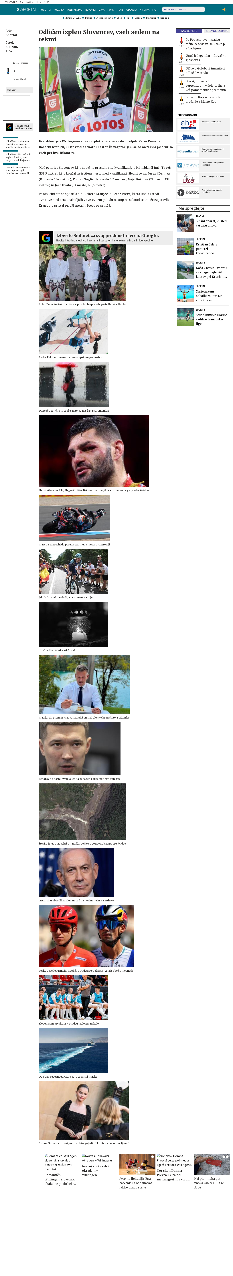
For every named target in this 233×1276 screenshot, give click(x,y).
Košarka (59, 10)
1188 (46, 2)
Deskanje (164, 18)
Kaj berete (189, 30)
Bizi (21, 2)
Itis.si (38, 2)
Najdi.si (29, 2)
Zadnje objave (217, 30)
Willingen (11, 90)
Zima (101, 10)
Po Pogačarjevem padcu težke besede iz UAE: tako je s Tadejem (206, 44)
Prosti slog (151, 18)
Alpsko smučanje (104, 18)
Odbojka (131, 10)
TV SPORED (11, 2)
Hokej (110, 10)
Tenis (120, 10)
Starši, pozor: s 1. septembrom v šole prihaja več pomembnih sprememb (206, 85)
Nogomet (45, 10)
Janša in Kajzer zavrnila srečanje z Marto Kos (203, 99)
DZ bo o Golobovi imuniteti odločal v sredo (205, 71)
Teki (129, 18)
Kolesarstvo (74, 10)
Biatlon (138, 18)
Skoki (119, 18)
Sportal (11, 35)
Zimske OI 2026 (73, 18)
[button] (7, 9)
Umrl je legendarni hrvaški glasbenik (206, 58)
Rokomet (90, 10)
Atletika (144, 10)
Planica (88, 18)
